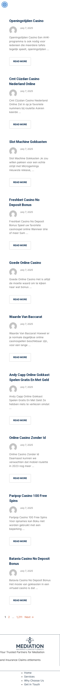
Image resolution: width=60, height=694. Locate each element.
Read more (20, 61)
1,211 (19, 617)
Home (28, 672)
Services (29, 676)
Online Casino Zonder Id (27, 438)
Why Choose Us (34, 680)
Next (29, 617)
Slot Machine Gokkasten (28, 142)
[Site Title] (5, 4)
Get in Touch (32, 684)
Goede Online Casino (25, 263)
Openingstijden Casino (26, 21)
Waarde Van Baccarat (25, 317)
